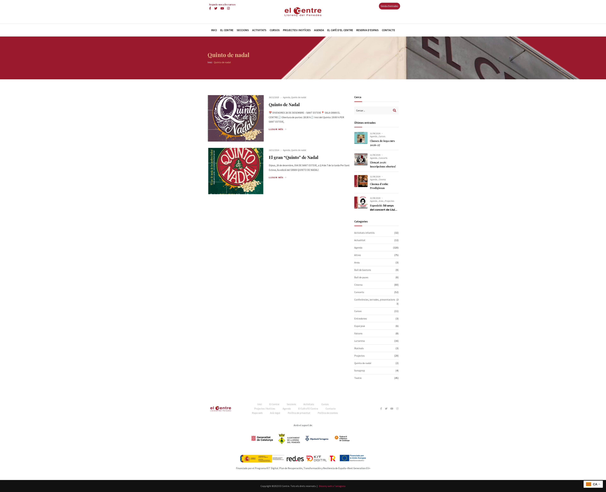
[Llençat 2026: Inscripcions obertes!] (361, 159)
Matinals (359, 348)
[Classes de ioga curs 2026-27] (361, 138)
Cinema (382, 179)
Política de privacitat (299, 412)
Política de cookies (328, 412)
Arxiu (381, 201)
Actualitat (359, 240)
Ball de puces (361, 277)
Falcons (358, 333)
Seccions (243, 30)
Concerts (383, 158)
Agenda (319, 30)
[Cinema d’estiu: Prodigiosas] (361, 181)
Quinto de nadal (298, 97)
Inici (214, 30)
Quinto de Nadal (284, 104)
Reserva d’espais (367, 30)
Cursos (275, 30)
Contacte (388, 30)
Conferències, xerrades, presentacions (374, 299)
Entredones (360, 318)
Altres (357, 255)
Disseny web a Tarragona (332, 486)
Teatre (358, 378)
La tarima (359, 340)
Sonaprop (359, 370)
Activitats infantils (364, 232)
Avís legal (275, 412)
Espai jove (359, 326)
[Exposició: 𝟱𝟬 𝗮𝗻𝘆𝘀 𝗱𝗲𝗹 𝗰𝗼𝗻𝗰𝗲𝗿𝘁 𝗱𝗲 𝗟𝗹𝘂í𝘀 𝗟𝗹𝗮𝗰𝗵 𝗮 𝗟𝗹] (361, 203)
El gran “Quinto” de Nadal (293, 157)
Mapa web (257, 412)
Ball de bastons (362, 269)
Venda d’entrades (389, 6)
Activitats (259, 30)
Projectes (389, 201)
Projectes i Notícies (297, 30)
